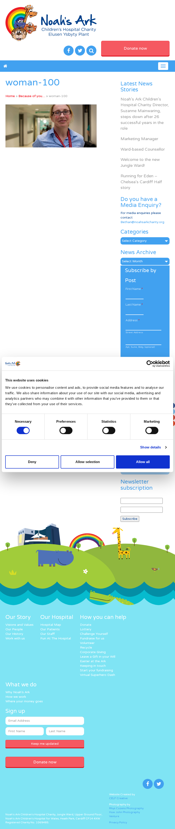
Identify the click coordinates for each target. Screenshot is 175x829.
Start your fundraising (96, 670)
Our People (14, 629)
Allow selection (87, 462)
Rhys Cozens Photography (126, 808)
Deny (32, 462)
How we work (15, 697)
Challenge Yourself (94, 634)
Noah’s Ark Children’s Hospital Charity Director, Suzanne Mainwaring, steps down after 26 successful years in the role (145, 114)
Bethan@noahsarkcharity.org (142, 222)
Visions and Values (19, 625)
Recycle (86, 647)
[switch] (65, 430)
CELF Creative (118, 798)
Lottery (85, 629)
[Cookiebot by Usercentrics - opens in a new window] (150, 363)
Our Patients (50, 629)
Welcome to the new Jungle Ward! (140, 162)
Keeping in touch (93, 666)
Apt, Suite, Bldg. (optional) (140, 347)
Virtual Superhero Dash (97, 675)
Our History (14, 634)
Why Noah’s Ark (17, 692)
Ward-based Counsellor (143, 149)
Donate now (135, 48)
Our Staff (47, 634)
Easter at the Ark (93, 661)
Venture (114, 816)
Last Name (134, 304)
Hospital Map (50, 625)
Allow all (143, 462)
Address (132, 320)
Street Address (134, 332)
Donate (85, 625)
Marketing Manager (139, 138)
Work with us (15, 638)
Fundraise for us (92, 638)
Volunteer (87, 643)
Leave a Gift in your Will (97, 657)
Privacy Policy (118, 822)
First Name (134, 289)
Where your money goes (24, 701)
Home (10, 96)
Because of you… (31, 96)
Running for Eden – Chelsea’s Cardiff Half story (141, 181)
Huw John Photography (124, 812)
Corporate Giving (93, 652)
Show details (150, 447)
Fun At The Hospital (55, 638)
